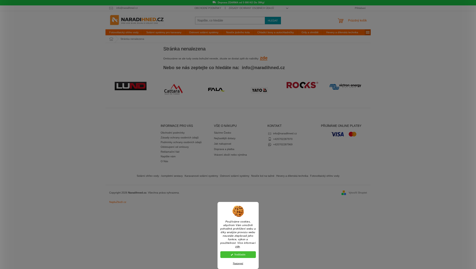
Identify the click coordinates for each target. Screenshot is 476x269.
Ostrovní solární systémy (234, 175)
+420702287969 (283, 144)
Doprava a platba (224, 149)
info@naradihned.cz (285, 133)
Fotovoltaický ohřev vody (324, 175)
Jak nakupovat (222, 143)
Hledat (273, 20)
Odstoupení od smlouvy (175, 146)
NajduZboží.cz (117, 201)
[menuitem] (123, 32)
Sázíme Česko (222, 132)
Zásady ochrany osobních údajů (251, 8)
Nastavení (238, 263)
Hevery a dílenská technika (292, 175)
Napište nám (168, 156)
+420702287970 (283, 138)
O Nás (164, 161)
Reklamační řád (170, 151)
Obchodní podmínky (208, 8)
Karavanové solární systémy (201, 175)
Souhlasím (239, 254)
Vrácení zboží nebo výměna (230, 154)
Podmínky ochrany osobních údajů (181, 142)
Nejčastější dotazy (224, 138)
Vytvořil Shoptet (358, 192)
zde (237, 246)
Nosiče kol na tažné (262, 175)
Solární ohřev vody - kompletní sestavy (160, 175)
